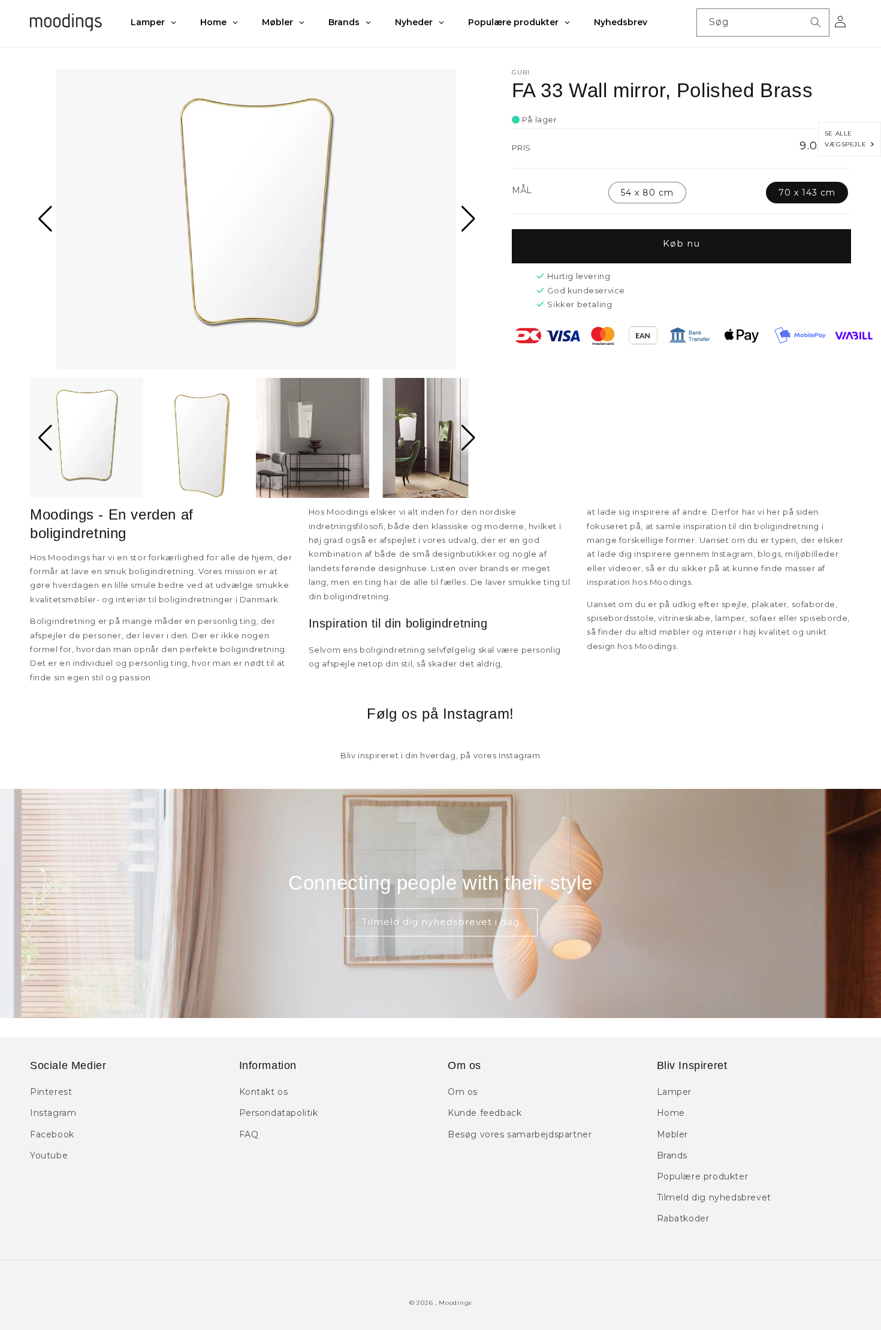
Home (671, 1112)
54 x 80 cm (647, 192)
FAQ (249, 1134)
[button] (44, 219)
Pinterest (51, 1091)
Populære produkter (703, 1176)
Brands (672, 1155)
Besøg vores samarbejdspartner (520, 1134)
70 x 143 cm (807, 192)
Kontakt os (263, 1091)
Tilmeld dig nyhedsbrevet (714, 1197)
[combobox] (763, 22)
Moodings (455, 1303)
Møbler (673, 1134)
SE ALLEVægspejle (848, 139)
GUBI (521, 72)
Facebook (52, 1134)
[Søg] (815, 22)
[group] (256, 219)
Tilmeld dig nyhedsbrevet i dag (441, 921)
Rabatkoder (683, 1218)
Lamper (674, 1091)
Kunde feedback (484, 1112)
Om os (463, 1091)
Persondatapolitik (278, 1112)
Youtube (49, 1155)
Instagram (53, 1112)
